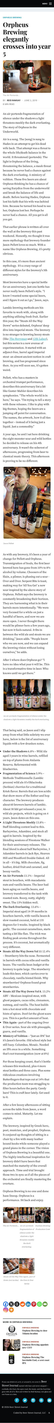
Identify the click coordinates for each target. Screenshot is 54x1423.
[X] (11, 1304)
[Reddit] (22, 1304)
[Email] (45, 1304)
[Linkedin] (28, 1304)
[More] (11, 1309)
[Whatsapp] (39, 1304)
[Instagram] (5, 1309)
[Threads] (16, 1304)
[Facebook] (5, 1304)
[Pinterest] (33, 1304)
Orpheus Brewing (12, 17)
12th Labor (39, 339)
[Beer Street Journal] (27, 3)
